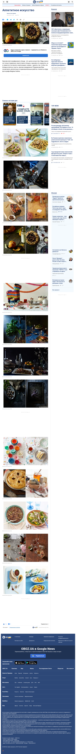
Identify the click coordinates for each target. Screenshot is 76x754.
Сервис (35, 687)
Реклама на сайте (19, 640)
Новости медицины (19, 701)
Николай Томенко (56, 221)
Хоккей (27, 677)
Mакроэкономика (29, 696)
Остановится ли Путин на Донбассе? (59, 250)
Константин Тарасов (56, 202)
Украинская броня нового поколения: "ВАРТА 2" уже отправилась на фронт (59, 270)
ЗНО (36, 682)
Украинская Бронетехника (58, 273)
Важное (54, 9)
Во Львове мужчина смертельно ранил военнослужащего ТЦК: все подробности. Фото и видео (62, 139)
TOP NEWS (55, 106)
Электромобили (24, 687)
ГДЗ (15, 682)
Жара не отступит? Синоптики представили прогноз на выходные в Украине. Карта (58, 45)
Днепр (31, 673)
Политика (14, 668)
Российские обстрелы (56, 5)
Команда (31, 636)
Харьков (20, 673)
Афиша (16, 705)
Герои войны (17, 5)
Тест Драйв (17, 687)
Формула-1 (35, 677)
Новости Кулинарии (29, 691)
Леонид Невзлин (55, 263)
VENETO (47, 5)
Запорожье (25, 673)
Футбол (16, 677)
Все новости (70, 668)
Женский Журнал (37, 705)
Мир (22, 668)
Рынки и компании (19, 696)
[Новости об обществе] (35, 627)
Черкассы (36, 673)
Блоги (50, 668)
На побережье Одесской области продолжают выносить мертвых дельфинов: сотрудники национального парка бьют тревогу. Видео (58, 62)
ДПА (32, 682)
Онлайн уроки (27, 682)
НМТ (39, 682)
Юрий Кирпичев (55, 285)
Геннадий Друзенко (56, 253)
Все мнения (55, 290)
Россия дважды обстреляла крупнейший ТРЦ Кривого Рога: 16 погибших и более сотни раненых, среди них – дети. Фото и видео (62, 127)
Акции (31, 687)
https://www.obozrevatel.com (51, 712)
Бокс (31, 677)
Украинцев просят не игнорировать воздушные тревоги (60, 35)
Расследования (43, 668)
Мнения (54, 193)
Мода (30, 705)
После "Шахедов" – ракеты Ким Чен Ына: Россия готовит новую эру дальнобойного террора (59, 260)
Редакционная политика (15, 627)
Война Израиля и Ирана (38, 5)
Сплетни (21, 705)
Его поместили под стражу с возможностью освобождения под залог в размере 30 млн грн (62, 159)
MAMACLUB (27, 701)
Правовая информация (49, 636)
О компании (17, 636)
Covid (32, 701)
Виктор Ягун (55, 211)
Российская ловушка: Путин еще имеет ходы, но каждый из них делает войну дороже (59, 208)
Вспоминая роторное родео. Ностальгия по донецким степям (58, 281)
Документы (31, 640)
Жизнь (32, 668)
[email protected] (19, 743)
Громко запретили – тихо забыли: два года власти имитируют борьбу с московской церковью (59, 218)
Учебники (20, 682)
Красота (26, 705)
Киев (16, 673)
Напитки (22, 691)
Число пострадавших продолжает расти (61, 131)
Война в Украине (26, 5)
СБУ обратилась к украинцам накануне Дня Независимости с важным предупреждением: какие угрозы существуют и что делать (62, 31)
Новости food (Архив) (11, 13)
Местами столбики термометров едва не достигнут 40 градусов (56, 52)
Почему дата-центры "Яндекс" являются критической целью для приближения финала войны (58, 198)
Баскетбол (21, 677)
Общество (60, 668)
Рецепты (17, 691)
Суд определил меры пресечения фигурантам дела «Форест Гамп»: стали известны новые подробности (62, 153)
